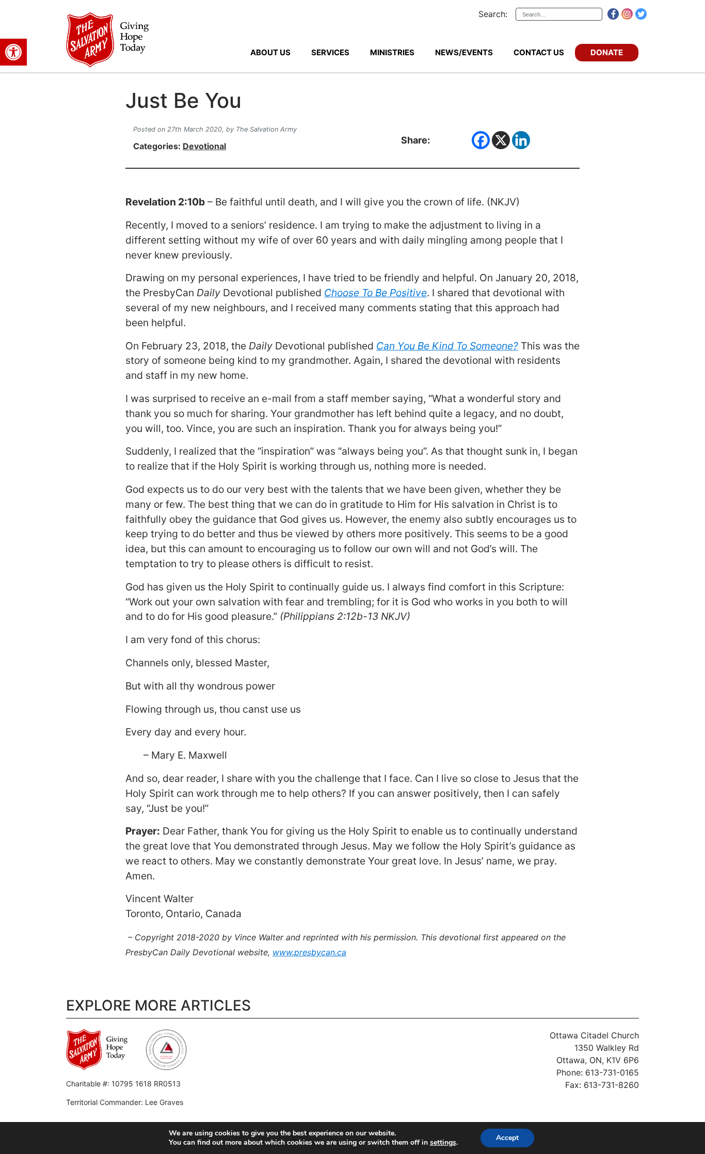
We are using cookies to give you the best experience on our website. (282, 1133)
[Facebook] (481, 140)
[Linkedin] (521, 140)
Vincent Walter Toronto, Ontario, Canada (183, 906)
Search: (492, 14)
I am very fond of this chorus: (192, 639)
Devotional (204, 146)
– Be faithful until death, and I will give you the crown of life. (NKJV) (322, 202)
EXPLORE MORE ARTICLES (158, 1006)
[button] (13, 52)
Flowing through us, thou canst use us (213, 709)
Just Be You (183, 100)
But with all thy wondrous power (200, 686)
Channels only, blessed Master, (197, 662)
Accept (507, 1138)
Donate (606, 52)
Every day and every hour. (185, 732)
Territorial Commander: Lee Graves (124, 1102)
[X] (501, 140)
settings (443, 1142)
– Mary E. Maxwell (176, 755)
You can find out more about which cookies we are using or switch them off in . (313, 1142)
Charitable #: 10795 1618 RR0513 (123, 1083)
